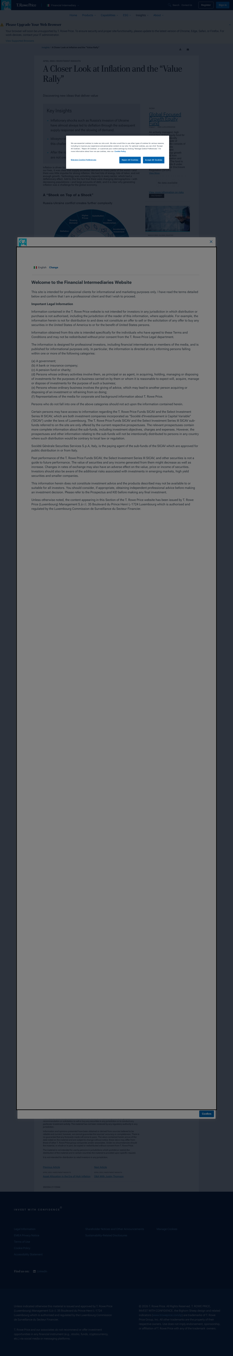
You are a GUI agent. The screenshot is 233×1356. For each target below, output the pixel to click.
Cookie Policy (120, 151)
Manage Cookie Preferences (83, 160)
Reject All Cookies (130, 160)
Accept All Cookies (153, 160)
